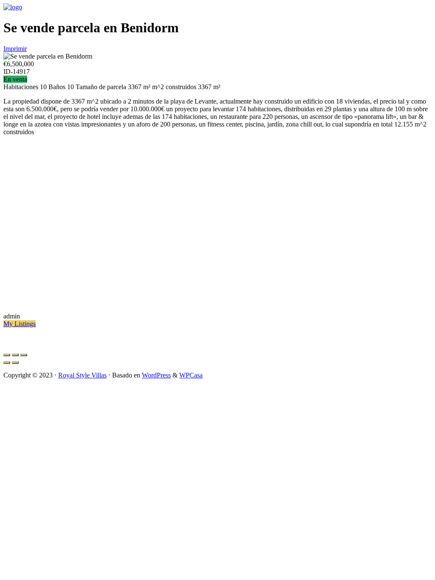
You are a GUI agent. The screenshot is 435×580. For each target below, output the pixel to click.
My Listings (19, 323)
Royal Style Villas (82, 375)
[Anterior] (6, 362)
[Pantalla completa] (15, 355)
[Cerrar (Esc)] (6, 355)
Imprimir (15, 48)
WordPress (156, 375)
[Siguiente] (15, 362)
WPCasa (191, 375)
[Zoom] (23, 355)
